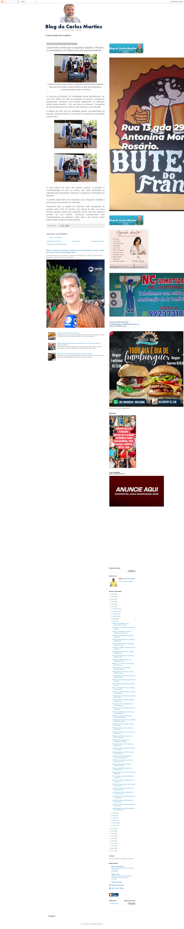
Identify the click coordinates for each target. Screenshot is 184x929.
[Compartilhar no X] (65, 226)
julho (114, 621)
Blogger (100, 924)
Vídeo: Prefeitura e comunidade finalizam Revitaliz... (121, 668)
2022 (112, 604)
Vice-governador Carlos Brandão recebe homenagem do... (121, 756)
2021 (112, 606)
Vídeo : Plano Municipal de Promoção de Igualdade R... (123, 712)
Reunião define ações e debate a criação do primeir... (122, 764)
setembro (115, 616)
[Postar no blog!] (63, 226)
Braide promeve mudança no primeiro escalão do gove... (123, 644)
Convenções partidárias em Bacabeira (68, 333)
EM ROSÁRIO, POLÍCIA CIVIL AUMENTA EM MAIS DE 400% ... (124, 720)
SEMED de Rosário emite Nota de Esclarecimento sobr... (122, 716)
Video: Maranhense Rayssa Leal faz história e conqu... (122, 672)
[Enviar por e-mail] (61, 226)
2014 (112, 843)
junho (114, 813)
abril (113, 818)
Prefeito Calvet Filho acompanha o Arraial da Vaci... (122, 768)
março (114, 820)
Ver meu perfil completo (126, 581)
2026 (112, 594)
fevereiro (115, 823)
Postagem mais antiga (97, 241)
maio (114, 815)
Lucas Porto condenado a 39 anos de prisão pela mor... (123, 789)
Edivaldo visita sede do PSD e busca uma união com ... (123, 752)
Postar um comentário (55, 237)
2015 (112, 841)
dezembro (115, 609)
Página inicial (76, 241)
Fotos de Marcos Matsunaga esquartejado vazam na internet (74, 353)
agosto (114, 619)
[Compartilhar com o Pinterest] (69, 226)
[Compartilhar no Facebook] (67, 226)
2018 (112, 833)
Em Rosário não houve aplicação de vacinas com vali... (122, 792)
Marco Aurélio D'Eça (117, 866)
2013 (112, 846)
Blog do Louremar (116, 882)
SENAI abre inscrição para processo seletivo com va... (122, 760)
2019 (112, 831)
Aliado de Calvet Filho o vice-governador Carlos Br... (120, 624)
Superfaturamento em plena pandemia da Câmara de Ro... (123, 809)
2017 (112, 836)
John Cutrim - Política (117, 888)
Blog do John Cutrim (117, 885)
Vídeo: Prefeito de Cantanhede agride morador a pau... (123, 700)
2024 (112, 599)
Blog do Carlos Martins (128, 578)
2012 (112, 848)
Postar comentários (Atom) (59, 244)
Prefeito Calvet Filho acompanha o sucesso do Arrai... (122, 736)
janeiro (114, 825)
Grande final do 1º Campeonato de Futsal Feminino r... (122, 704)
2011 (112, 851)
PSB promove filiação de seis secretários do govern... (120, 740)
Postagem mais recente (54, 241)
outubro (114, 614)
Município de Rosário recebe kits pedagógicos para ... (121, 660)
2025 (112, 596)
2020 (112, 828)
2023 (112, 601)
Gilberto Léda (115, 874)
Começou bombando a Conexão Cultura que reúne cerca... (121, 632)
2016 (112, 838)
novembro (115, 611)
